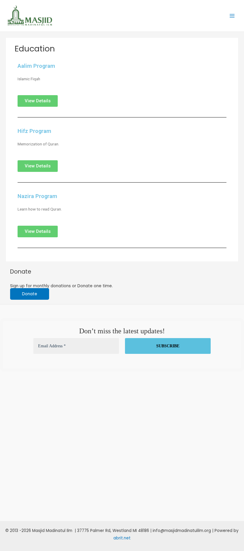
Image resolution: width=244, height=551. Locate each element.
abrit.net (122, 538)
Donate (29, 294)
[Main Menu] (232, 16)
